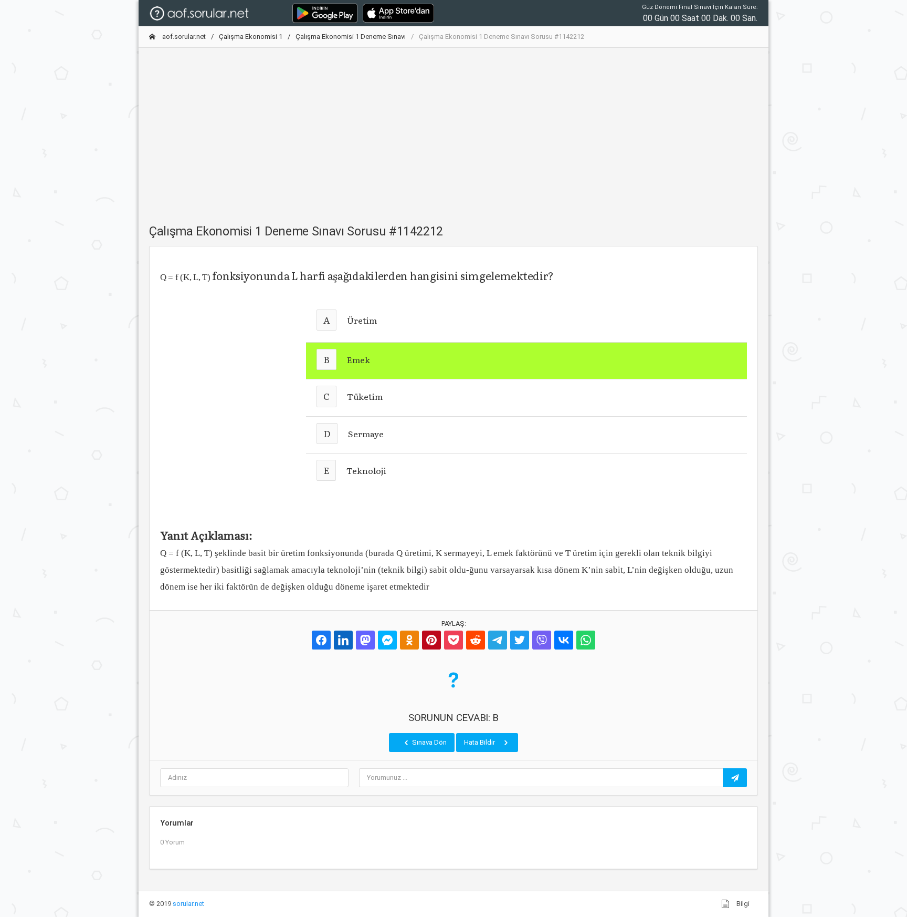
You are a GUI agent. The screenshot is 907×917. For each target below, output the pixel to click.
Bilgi (742, 904)
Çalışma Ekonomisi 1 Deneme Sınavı (351, 36)
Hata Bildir (480, 742)
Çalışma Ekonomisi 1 (250, 36)
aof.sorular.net (183, 36)
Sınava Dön (428, 742)
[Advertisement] (453, 129)
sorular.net (188, 904)
